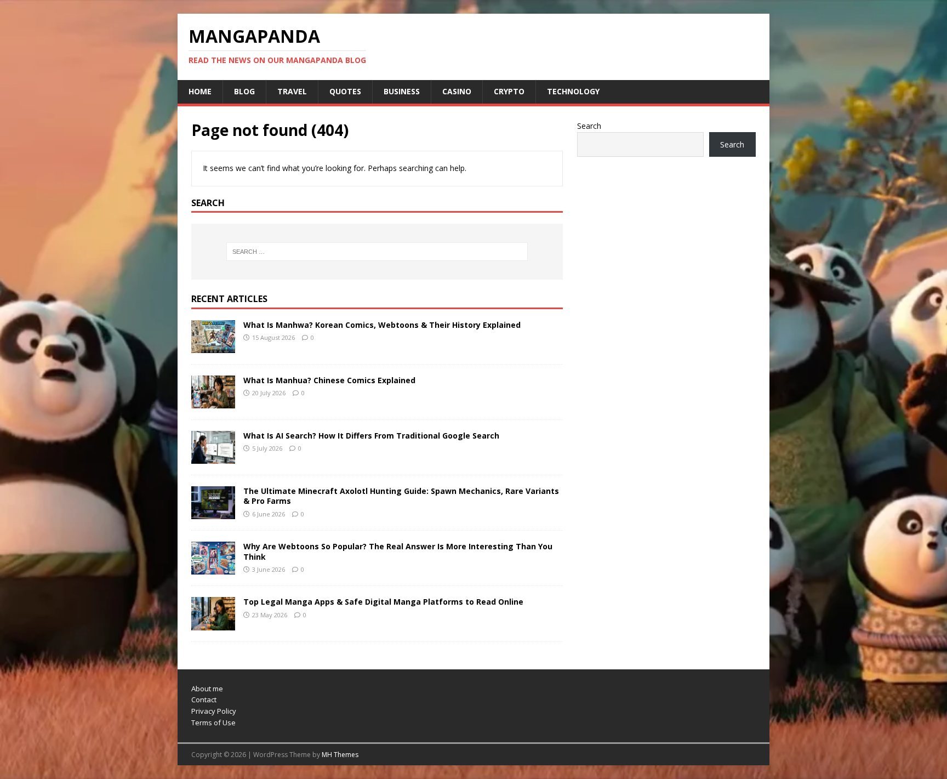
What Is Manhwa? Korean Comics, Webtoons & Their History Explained (382, 325)
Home (200, 91)
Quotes (345, 91)
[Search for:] (377, 251)
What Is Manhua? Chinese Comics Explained (329, 380)
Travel (292, 91)
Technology (573, 91)
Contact (203, 699)
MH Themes (340, 754)
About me (207, 688)
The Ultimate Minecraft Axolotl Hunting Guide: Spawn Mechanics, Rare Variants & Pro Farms (401, 496)
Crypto (509, 91)
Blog (244, 91)
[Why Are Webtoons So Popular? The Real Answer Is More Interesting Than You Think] (213, 568)
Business (402, 91)
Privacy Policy (213, 711)
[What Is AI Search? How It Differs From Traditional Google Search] (213, 457)
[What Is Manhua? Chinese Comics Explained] (213, 402)
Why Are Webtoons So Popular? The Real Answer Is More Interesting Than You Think (397, 551)
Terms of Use (213, 722)
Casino (456, 91)
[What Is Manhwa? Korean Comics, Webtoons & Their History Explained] (213, 347)
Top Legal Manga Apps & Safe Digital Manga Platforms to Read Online (383, 601)
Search (589, 126)
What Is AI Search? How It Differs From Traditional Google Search (371, 435)
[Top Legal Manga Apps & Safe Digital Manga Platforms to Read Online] (213, 623)
